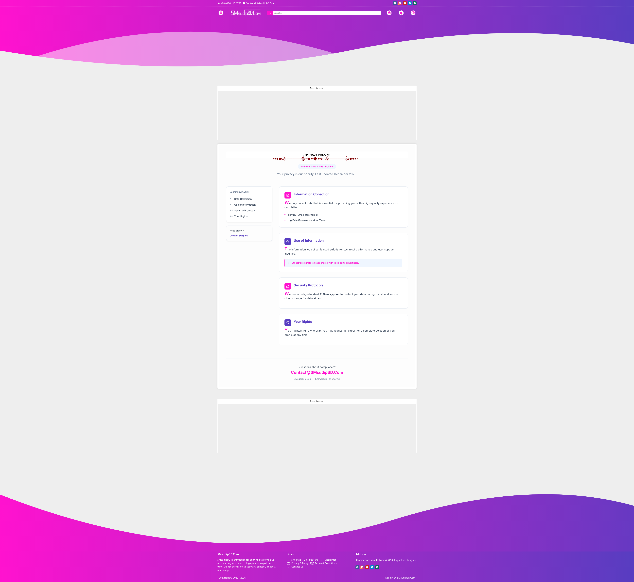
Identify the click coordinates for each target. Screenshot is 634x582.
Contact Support (239, 235)
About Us (313, 559)
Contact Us (297, 566)
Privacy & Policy (299, 563)
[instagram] (400, 3)
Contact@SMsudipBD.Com (317, 372)
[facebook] (395, 3)
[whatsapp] (415, 3)
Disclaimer (330, 559)
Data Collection (241, 199)
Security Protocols (242, 210)
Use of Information (243, 204)
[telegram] (410, 3)
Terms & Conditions (326, 563)
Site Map (296, 559)
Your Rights (239, 216)
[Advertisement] (317, 115)
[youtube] (405, 3)
